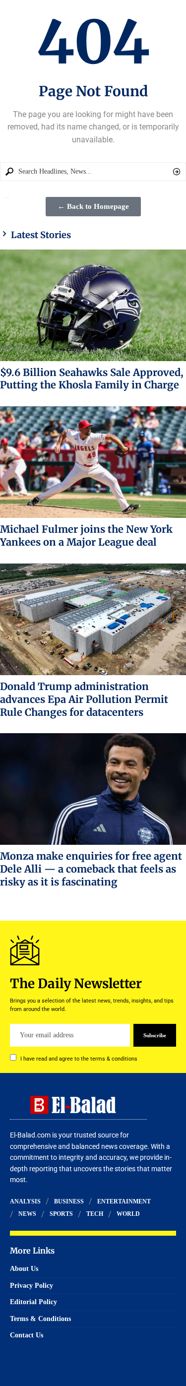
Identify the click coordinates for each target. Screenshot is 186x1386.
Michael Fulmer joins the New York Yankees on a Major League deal (86, 535)
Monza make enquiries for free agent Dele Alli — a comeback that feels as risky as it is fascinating (91, 869)
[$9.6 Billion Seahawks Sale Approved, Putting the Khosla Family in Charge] (93, 305)
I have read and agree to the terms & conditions (78, 1059)
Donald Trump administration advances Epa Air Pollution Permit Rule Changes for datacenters (84, 699)
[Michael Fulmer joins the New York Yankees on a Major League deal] (93, 462)
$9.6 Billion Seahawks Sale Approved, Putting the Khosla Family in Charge (92, 378)
